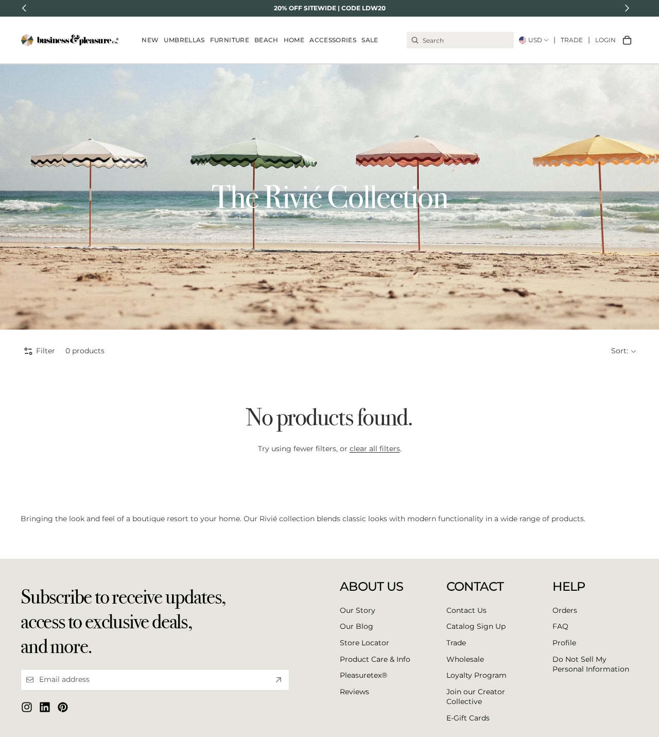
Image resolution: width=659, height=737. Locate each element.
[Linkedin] (45, 707)
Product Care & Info (375, 659)
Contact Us (466, 610)
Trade (456, 642)
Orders (564, 610)
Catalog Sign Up (476, 626)
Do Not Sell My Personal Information (590, 664)
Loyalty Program (476, 675)
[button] (623, 351)
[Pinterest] (63, 707)
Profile (564, 642)
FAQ (560, 626)
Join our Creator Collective (475, 697)
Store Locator (364, 642)
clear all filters (375, 448)
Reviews (354, 691)
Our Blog (356, 626)
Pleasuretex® (363, 675)
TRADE (572, 40)
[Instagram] (27, 707)
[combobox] (460, 40)
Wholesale (465, 659)
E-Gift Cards (468, 718)
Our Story (357, 610)
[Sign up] (278, 680)
